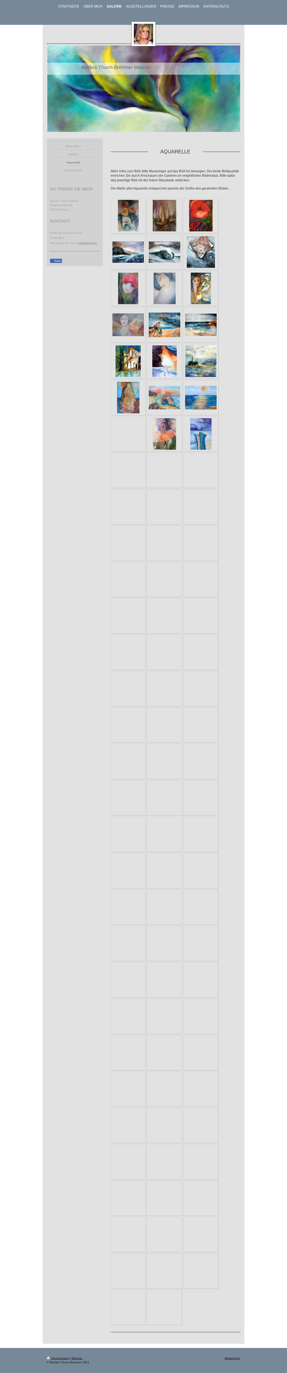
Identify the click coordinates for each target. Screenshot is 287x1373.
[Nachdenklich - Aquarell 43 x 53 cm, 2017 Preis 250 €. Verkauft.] (165, 288)
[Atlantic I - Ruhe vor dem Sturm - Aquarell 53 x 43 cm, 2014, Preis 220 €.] (128, 252)
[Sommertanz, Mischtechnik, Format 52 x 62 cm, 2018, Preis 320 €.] (201, 215)
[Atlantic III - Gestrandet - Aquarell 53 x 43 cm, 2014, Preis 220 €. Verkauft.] (201, 252)
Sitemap (76, 1358)
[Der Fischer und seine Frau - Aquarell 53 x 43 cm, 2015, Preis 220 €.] (164, 325)
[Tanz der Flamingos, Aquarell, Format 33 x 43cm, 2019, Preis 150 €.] (164, 434)
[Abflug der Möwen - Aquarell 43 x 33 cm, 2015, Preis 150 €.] (201, 325)
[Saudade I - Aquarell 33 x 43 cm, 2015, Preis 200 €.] (201, 288)
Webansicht (232, 1358)
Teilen (57, 261)
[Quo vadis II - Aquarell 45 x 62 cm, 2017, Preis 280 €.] (128, 288)
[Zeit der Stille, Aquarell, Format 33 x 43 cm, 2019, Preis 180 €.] (164, 215)
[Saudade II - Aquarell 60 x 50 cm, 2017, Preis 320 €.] (128, 324)
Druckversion (60, 1358)
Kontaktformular (87, 243)
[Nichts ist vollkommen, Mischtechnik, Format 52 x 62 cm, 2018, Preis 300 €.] (128, 215)
